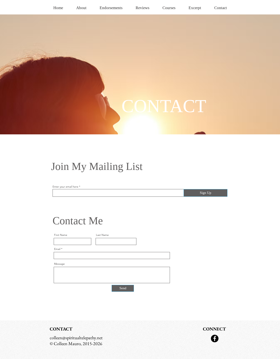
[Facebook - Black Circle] (214, 338)
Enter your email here (65, 186)
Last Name (102, 235)
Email (57, 249)
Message (59, 263)
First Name (60, 235)
